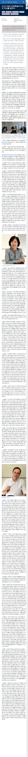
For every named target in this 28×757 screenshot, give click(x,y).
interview (22, 11)
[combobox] (23, 2)
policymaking (15, 11)
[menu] (3, 2)
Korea (3, 11)
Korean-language (14, 14)
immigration (8, 11)
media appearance (5, 14)
